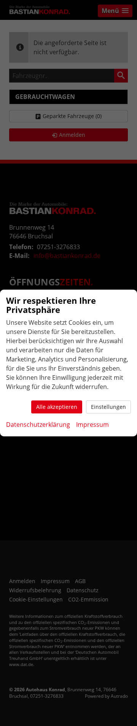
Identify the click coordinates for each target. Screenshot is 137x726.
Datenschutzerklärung (38, 424)
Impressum (92, 424)
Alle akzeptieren (56, 406)
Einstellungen (108, 406)
